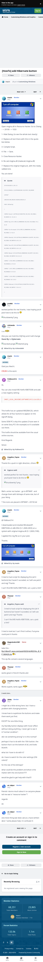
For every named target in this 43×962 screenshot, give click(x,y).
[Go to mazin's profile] (3, 82)
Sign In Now (21, 852)
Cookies (28, 949)
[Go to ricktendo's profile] (4, 326)
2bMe (9, 700)
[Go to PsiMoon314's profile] (4, 380)
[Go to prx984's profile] (4, 304)
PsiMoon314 (12, 379)
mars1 (18, 915)
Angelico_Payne (13, 457)
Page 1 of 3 (20, 92)
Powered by (29, 953)
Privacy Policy (9, 949)
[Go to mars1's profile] (12, 917)
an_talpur (11, 785)
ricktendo (11, 325)
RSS (37, 949)
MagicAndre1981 (13, 642)
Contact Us (19, 949)
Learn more (4, 4)
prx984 (10, 304)
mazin (8, 82)
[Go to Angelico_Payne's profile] (4, 458)
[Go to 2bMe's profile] (4, 700)
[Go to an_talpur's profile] (4, 786)
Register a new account (21, 847)
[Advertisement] (21, 41)
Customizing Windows (26, 82)
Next (35, 92)
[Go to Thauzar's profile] (4, 597)
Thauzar (10, 596)
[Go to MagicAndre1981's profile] (4, 643)
